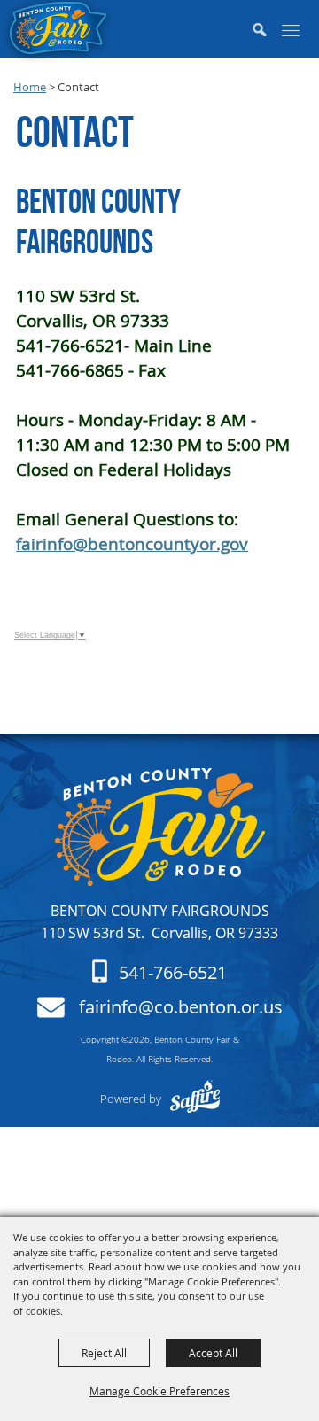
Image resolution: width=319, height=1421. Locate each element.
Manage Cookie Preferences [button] (159, 1391)
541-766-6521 (173, 973)
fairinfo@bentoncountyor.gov (132, 543)
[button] (265, 31)
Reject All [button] (104, 1353)
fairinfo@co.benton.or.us (181, 1007)
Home (29, 87)
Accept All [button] (213, 1353)
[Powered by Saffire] (194, 1099)
